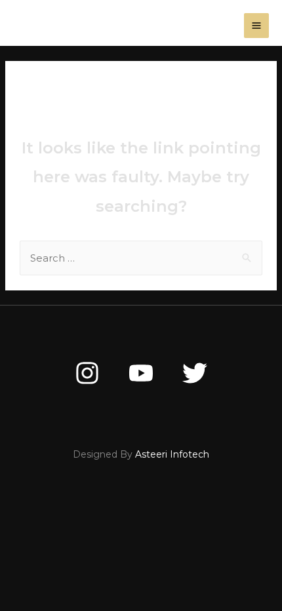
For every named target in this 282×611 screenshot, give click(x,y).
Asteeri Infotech (172, 454)
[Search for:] (141, 258)
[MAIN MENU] (257, 26)
